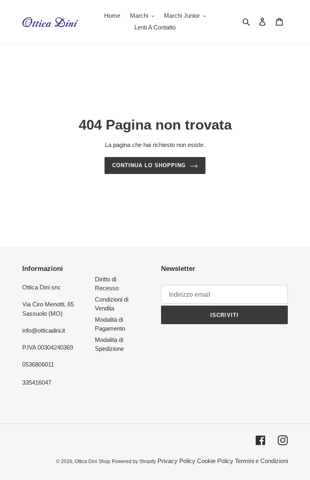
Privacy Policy (176, 460)
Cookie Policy (215, 460)
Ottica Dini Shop (92, 461)
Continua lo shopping (149, 165)
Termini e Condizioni (261, 460)
